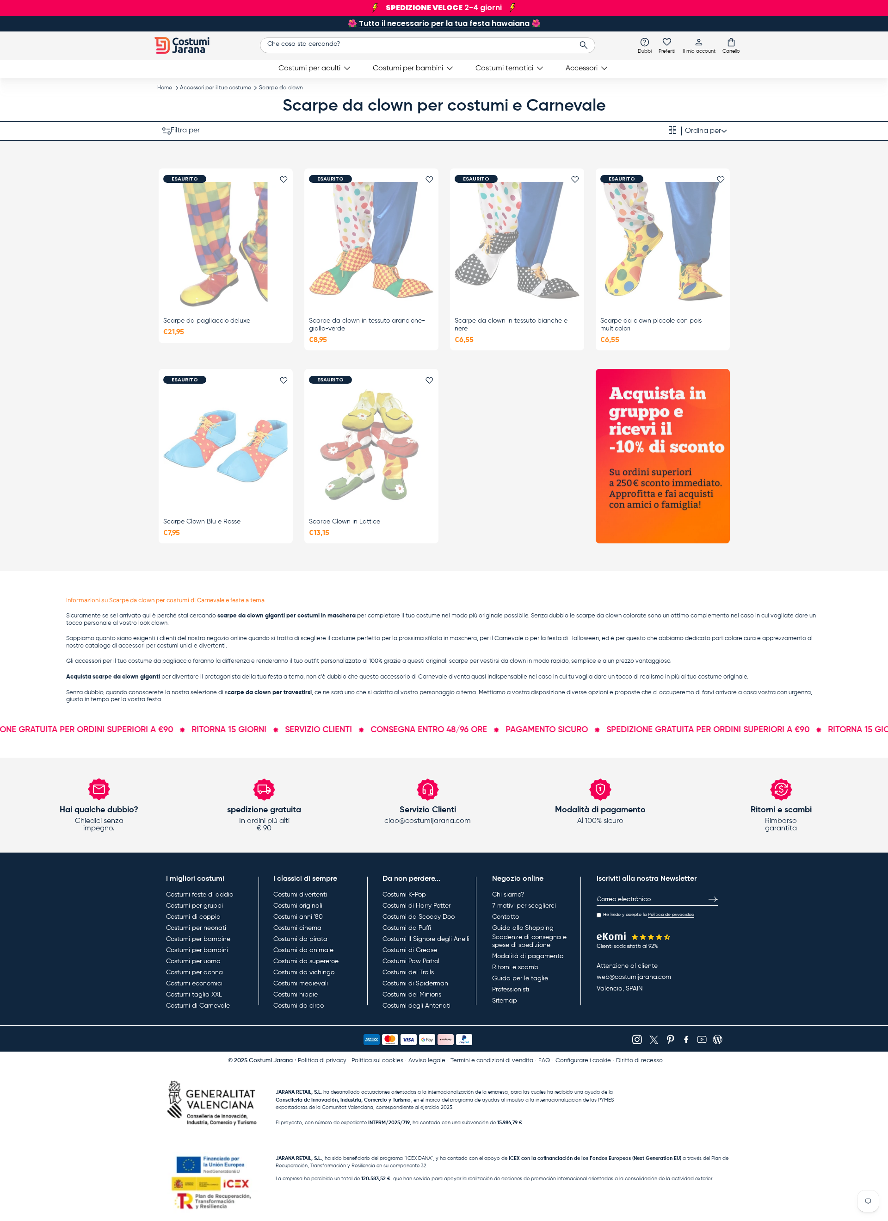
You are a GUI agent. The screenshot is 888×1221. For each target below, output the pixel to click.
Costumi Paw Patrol (410, 961)
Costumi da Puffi (406, 928)
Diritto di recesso (639, 1061)
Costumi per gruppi (194, 906)
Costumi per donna (194, 972)
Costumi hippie (295, 994)
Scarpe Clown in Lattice (344, 521)
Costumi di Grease (409, 950)
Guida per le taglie (520, 978)
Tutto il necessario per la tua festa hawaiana (444, 23)
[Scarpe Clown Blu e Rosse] (225, 445)
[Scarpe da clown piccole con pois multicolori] (662, 244)
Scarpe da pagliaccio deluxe (206, 321)
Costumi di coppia (193, 917)
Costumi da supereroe (306, 961)
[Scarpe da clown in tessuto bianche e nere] (517, 244)
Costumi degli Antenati (416, 1006)
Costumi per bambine (198, 939)
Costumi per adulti (309, 68)
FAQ (544, 1061)
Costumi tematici (504, 68)
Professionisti (510, 989)
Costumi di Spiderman (415, 983)
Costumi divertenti (300, 894)
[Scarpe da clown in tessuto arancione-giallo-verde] (371, 244)
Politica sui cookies (377, 1061)
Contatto (505, 917)
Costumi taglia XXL (194, 994)
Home (164, 88)
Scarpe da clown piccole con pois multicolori (651, 325)
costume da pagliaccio (159, 661)
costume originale (722, 677)
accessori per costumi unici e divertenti (172, 646)
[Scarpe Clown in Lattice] (371, 445)
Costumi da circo (298, 1006)
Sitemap (504, 1000)
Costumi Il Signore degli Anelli (425, 939)
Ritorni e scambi (516, 967)
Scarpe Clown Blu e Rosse (201, 521)
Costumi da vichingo (303, 972)
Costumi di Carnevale (198, 1006)
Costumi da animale (303, 950)
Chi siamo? (508, 894)
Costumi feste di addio (199, 894)
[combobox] (427, 45)
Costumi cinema (297, 928)
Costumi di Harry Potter (416, 906)
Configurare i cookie (583, 1061)
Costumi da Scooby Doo (418, 917)
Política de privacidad (671, 914)
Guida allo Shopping (523, 928)
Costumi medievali (300, 983)
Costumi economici (194, 983)
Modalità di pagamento (527, 956)
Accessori (582, 68)
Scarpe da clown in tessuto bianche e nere (511, 325)
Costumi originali (297, 906)
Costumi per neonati (196, 928)
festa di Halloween (573, 638)
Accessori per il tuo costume (215, 88)
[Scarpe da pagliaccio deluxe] (225, 244)
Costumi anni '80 (298, 917)
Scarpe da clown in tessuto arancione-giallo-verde (367, 325)
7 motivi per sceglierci (524, 906)
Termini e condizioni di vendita (491, 1061)
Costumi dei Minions (411, 994)
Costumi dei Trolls (408, 972)
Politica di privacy (322, 1061)
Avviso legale (426, 1061)
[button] (731, 45)
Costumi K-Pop (404, 894)
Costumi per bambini (408, 68)
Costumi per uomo (193, 961)
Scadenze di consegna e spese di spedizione (529, 941)
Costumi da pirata (300, 939)
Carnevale (509, 638)
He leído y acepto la (648, 914)
